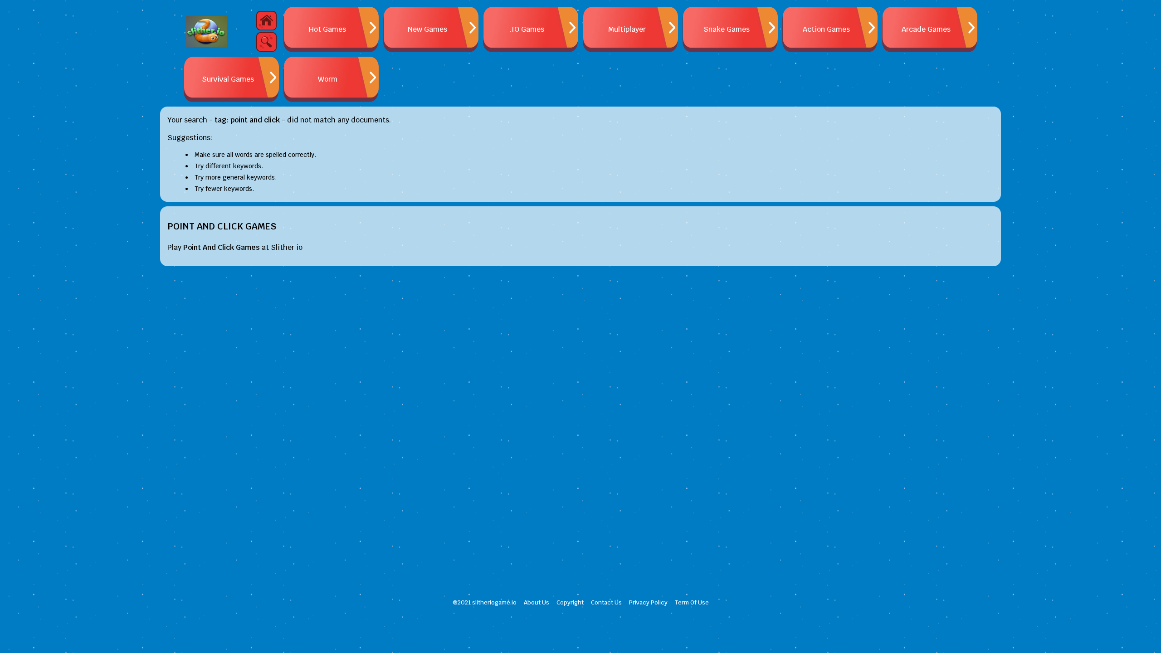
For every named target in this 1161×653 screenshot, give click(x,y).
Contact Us (606, 602)
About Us (536, 602)
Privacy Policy (648, 602)
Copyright (570, 602)
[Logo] (206, 31)
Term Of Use (692, 602)
